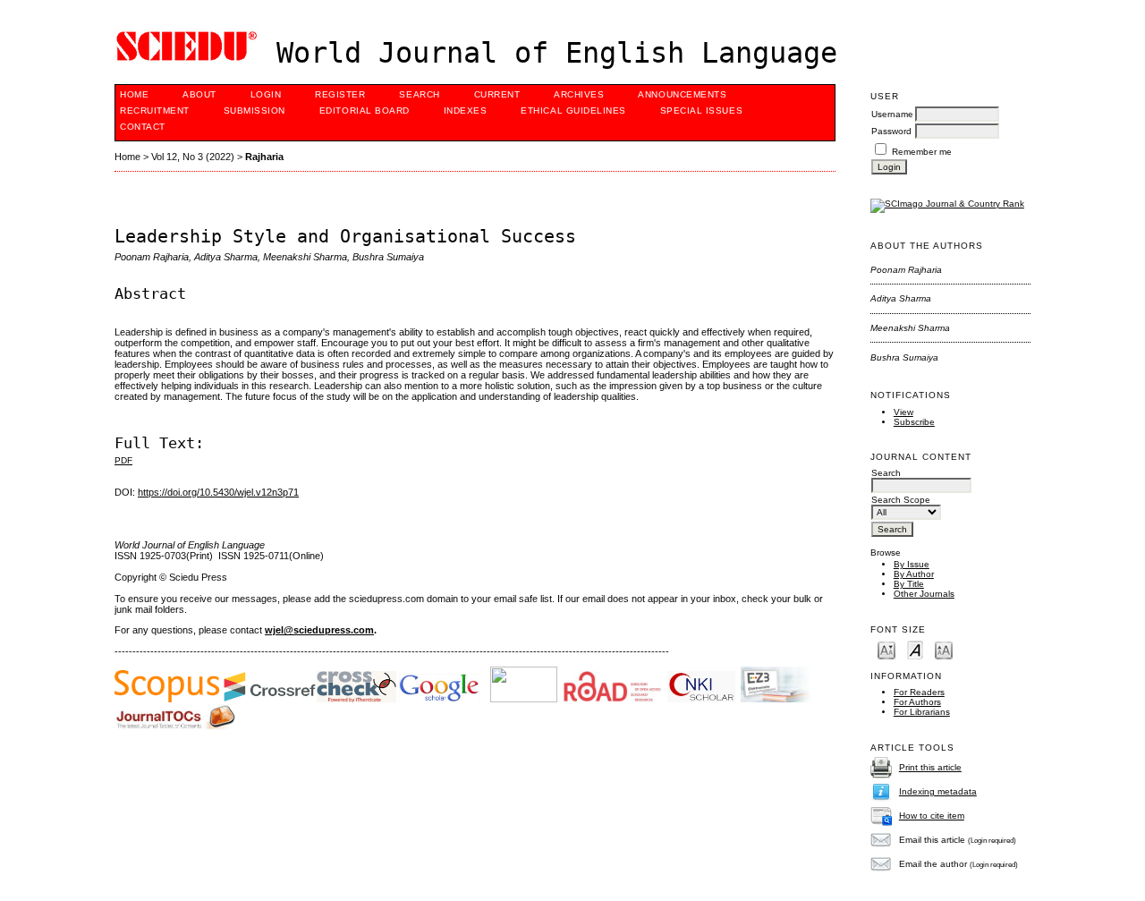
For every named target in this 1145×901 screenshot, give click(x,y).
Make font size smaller (886, 649)
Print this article (930, 767)
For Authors (917, 702)
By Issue (911, 564)
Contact (142, 127)
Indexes (466, 110)
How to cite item (931, 815)
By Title (909, 584)
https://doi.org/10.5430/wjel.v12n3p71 (218, 492)
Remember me (922, 152)
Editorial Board (364, 110)
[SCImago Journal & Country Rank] (947, 203)
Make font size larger (944, 649)
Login (266, 94)
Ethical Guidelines (573, 110)
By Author (914, 574)
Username (892, 114)
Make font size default (915, 649)
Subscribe (914, 422)
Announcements (682, 94)
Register (340, 94)
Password (891, 131)
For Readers (919, 692)
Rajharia (264, 156)
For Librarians (922, 712)
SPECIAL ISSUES (701, 110)
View (903, 412)
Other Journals (924, 594)
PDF (123, 460)
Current (497, 94)
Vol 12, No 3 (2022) (192, 156)
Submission (254, 110)
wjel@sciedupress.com (319, 630)
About (199, 94)
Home (134, 94)
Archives (579, 94)
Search (419, 94)
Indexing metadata (938, 791)
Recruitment (155, 110)
